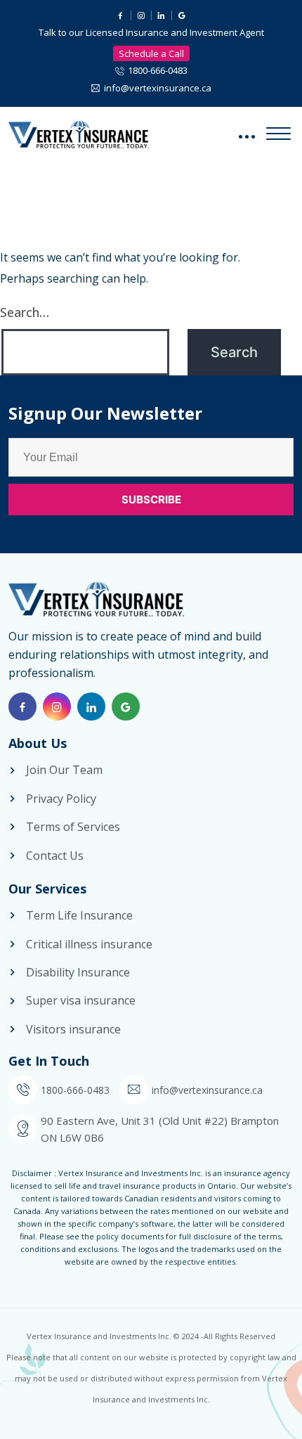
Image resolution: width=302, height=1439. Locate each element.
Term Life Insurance (79, 915)
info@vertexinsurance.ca (157, 88)
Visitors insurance (73, 1029)
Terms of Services (73, 826)
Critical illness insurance (89, 944)
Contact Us (55, 855)
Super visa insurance (81, 1000)
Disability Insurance (78, 972)
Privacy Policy (61, 798)
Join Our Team (64, 769)
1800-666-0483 (158, 70)
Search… (24, 312)
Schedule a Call (151, 53)
